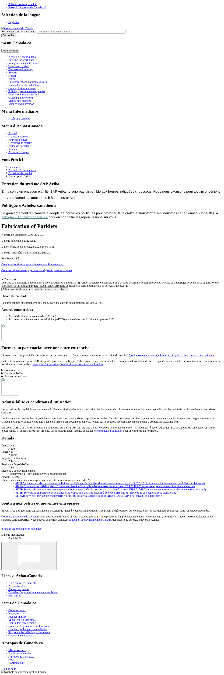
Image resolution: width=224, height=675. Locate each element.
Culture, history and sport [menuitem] (22, 88)
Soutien (12, 149)
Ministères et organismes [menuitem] (22, 619)
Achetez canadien (18, 136)
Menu (10, 50)
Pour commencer (17, 139)
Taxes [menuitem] (11, 78)
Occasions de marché (20, 142)
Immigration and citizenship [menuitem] (23, 63)
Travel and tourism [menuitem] (18, 66)
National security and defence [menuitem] (24, 85)
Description (10, 279)
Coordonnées (11, 370)
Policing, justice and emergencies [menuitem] (26, 91)
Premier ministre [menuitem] (17, 616)
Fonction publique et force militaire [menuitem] (27, 629)
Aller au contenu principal (22, 4)
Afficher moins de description (50, 289)
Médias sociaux (17, 650)
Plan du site (14, 595)
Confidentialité (16, 662)
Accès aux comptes (19, 118)
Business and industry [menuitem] (20, 69)
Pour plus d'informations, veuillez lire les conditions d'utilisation (68, 364)
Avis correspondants (15, 376)
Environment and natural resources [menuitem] (27, 81)
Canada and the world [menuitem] (20, 97)
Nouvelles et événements (22, 582)
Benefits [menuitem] (13, 72)
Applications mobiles (20, 653)
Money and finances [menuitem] (19, 100)
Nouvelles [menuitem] (14, 613)
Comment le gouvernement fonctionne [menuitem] (29, 626)
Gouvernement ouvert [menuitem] (20, 635)
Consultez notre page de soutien (19, 516)
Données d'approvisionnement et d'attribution (33, 592)
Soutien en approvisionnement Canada (89, 519)
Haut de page (8, 668)
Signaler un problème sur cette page (21, 528)
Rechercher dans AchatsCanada (18, 31)
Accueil (12, 133)
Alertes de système (18, 589)
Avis (10, 659)
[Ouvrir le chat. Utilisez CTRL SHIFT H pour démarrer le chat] (29, 556)
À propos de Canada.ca (21, 656)
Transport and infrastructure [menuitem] (23, 94)
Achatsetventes (16, 586)
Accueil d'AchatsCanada (22, 170)
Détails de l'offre (13, 373)
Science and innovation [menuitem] (21, 103)
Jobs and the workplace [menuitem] (21, 59)
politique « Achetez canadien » (24, 217)
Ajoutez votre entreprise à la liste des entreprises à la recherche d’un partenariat (171, 355)
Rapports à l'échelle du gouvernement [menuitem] (29, 632)
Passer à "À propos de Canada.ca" (27, 7)
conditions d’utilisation (109, 430)
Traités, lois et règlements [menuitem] (22, 622)
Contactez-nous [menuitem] (17, 610)
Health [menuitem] (12, 75)
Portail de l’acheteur (19, 145)
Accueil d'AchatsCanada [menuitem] (22, 56)
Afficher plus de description (17, 289)
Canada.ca (14, 167)
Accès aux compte (18, 152)
